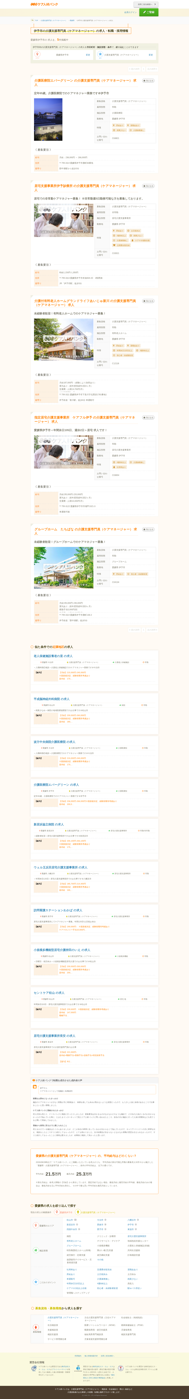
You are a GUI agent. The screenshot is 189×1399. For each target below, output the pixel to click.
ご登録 (150, 12)
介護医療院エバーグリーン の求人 (56, 784)
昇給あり (71, 1274)
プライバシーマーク (59, 1369)
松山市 (71, 1220)
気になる (149, 80)
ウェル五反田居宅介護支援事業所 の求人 (60, 867)
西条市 (101, 1225)
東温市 (132, 1229)
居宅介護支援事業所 (137, 1236)
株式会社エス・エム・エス (103, 1366)
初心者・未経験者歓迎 (107, 1288)
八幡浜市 (133, 1220)
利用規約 (78, 1356)
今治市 (101, 1220)
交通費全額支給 (104, 1269)
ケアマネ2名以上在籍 (76, 1288)
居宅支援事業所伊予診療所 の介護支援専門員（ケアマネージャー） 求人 (85, 188)
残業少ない (133, 1279)
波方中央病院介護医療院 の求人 (54, 742)
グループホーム (74, 1246)
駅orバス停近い (135, 1288)
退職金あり (133, 1269)
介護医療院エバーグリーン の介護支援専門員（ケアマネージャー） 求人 (85, 82)
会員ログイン (130, 12)
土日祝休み (102, 1274)
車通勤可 (71, 1279)
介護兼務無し (103, 1279)
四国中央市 (73, 1229)
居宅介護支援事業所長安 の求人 (54, 1035)
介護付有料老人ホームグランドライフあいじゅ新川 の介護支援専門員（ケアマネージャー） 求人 (85, 303)
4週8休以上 (102, 1283)
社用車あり (72, 1269)
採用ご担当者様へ (145, 4)
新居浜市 (72, 1225)
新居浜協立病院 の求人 (49, 824)
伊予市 (132, 1225)
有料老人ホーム (74, 1241)
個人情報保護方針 (91, 1356)
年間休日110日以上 (75, 1283)
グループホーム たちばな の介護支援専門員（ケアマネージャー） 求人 (85, 531)
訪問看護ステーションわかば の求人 (58, 910)
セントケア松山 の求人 (49, 992)
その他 (100, 1260)
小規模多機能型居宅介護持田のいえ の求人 (62, 950)
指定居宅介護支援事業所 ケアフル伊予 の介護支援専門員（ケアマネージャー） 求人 (84, 419)
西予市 (101, 1229)
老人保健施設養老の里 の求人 (53, 656)
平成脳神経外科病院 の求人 (52, 699)
